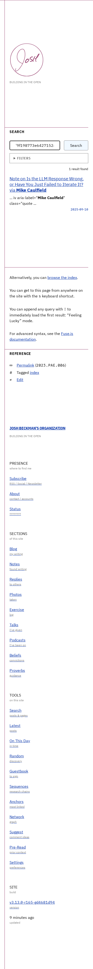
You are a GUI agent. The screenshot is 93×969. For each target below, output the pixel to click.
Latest (15, 725)
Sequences (19, 786)
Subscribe (18, 478)
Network (17, 816)
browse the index (62, 277)
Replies (16, 579)
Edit (20, 379)
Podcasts (18, 640)
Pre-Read (18, 847)
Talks (14, 624)
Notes (15, 564)
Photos (16, 594)
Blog (13, 548)
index (34, 372)
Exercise (17, 609)
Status (15, 508)
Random (17, 756)
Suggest (16, 832)
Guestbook (19, 771)
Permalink (25, 365)
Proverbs (17, 670)
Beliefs (15, 655)
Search (76, 145)
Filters (24, 158)
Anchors (17, 801)
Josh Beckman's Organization (37, 428)
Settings (17, 862)
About (15, 493)
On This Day (20, 740)
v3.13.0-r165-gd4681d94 (32, 902)
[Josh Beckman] (27, 60)
